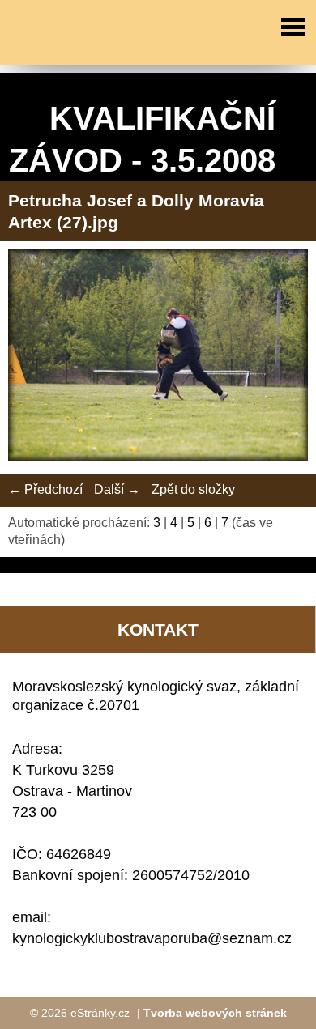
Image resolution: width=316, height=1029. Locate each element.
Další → (117, 489)
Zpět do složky (193, 489)
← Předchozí (45, 489)
